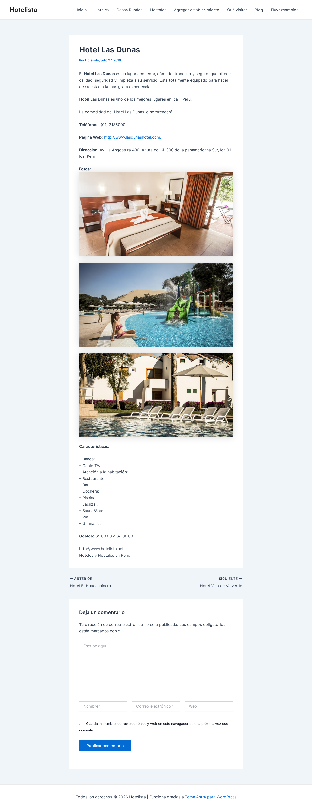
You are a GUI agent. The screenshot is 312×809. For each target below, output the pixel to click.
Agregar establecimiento (196, 9)
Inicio (82, 9)
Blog (259, 9)
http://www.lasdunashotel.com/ (133, 137)
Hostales (158, 9)
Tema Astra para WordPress (210, 796)
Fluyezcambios (284, 9)
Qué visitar (237, 9)
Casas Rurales (129, 9)
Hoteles (102, 9)
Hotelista (23, 9)
